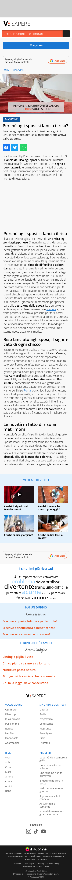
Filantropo (11, 714)
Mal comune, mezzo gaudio (51, 790)
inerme (46, 593)
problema (23, 581)
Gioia (42, 738)
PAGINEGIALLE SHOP (47, 853)
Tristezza (44, 742)
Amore (9, 776)
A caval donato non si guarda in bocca (51, 813)
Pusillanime (12, 723)
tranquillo (44, 587)
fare (20, 598)
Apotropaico (12, 742)
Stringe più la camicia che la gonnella (29, 676)
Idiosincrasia (12, 719)
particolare (58, 593)
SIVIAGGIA (47, 856)
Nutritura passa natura (19, 670)
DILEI (39, 856)
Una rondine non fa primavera (50, 774)
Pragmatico (46, 719)
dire (17, 576)
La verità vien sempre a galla (53, 759)
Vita (7, 757)
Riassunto (45, 728)
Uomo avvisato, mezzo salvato (52, 767)
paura (52, 598)
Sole (7, 762)
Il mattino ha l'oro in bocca (51, 782)
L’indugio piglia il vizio (18, 657)
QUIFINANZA (58, 856)
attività (53, 577)
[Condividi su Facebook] (6, 147)
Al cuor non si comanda (47, 805)
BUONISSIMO (30, 859)
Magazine (18, 69)
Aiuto (47, 866)
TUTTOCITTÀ (29, 856)
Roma (27, 390)
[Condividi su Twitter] (14, 147)
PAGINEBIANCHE (15, 856)
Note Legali (29, 863)
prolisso (53, 582)
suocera (51, 309)
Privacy (41, 863)
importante (29, 577)
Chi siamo (17, 863)
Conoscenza (46, 723)
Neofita (9, 733)
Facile (42, 714)
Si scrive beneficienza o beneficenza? (29, 628)
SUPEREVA (42, 859)
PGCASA (62, 853)
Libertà (43, 709)
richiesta (43, 577)
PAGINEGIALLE (30, 853)
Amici (8, 786)
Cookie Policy (53, 863)
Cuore (8, 781)
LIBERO (9, 853)
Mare (8, 771)
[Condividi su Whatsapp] (23, 147)
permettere (13, 593)
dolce (40, 582)
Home (6, 69)
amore (40, 597)
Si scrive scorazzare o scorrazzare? (27, 634)
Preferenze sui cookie (32, 866)
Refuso (9, 728)
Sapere (21, 23)
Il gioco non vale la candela (50, 797)
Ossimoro (10, 709)
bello (28, 598)
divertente (19, 586)
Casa (8, 767)
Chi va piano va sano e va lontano (26, 663)
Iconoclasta (11, 738)
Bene (8, 790)
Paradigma (45, 733)
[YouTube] (43, 831)
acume (32, 591)
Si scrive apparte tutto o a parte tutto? (30, 621)
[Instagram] (28, 831)
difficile (61, 587)
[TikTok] (36, 831)
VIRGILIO (18, 853)
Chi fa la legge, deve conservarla (25, 683)
